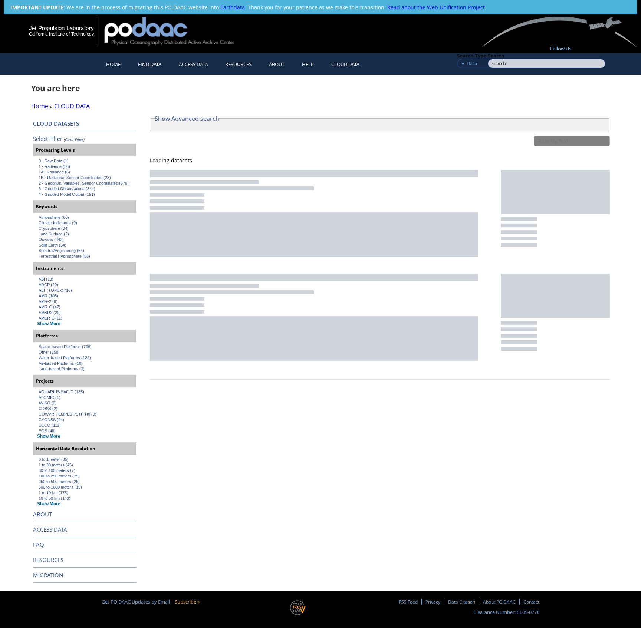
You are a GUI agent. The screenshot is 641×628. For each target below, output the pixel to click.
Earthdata (232, 7)
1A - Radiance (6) (54, 172)
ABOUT (42, 514)
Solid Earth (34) (52, 245)
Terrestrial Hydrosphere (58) (64, 256)
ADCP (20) (48, 284)
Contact (531, 602)
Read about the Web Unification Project (436, 7)
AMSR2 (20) (50, 312)
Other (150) (49, 352)
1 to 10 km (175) (53, 492)
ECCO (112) (50, 425)
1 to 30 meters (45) (56, 465)
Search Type (471, 55)
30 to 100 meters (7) (57, 470)
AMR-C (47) (49, 307)
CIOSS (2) (48, 408)
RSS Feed (408, 602)
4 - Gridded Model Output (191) (67, 194)
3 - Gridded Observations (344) (67, 188)
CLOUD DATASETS (56, 123)
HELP (308, 64)
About (277, 64)
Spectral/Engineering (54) (61, 250)
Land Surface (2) (54, 234)
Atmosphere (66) (54, 217)
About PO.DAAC (499, 602)
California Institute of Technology (61, 34)
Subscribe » (187, 601)
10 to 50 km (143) (54, 498)
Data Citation (461, 602)
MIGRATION (48, 575)
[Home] (175, 31)
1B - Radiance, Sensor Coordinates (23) (75, 177)
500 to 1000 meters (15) (60, 487)
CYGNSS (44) (51, 419)
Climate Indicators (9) (58, 223)
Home (113, 64)
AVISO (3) (48, 403)
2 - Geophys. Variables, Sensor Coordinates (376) (84, 183)
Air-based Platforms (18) (61, 363)
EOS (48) (47, 431)
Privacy (432, 602)
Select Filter (47, 138)
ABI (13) (46, 279)
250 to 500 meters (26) (59, 481)
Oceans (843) (51, 239)
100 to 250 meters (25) (59, 476)
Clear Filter (74, 139)
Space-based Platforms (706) (65, 346)
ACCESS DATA (50, 529)
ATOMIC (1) (49, 397)
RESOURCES (238, 64)
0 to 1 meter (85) (54, 459)
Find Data (149, 64)
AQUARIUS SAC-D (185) (61, 392)
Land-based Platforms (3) (62, 369)
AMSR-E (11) (50, 318)
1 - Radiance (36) (54, 166)
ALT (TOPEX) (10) (55, 290)
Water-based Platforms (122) (65, 358)
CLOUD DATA (345, 64)
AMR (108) (48, 296)
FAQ (38, 544)
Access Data (193, 64)
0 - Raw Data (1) (54, 161)
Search (496, 55)
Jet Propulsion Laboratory (61, 28)
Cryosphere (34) (54, 228)
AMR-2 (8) (48, 301)
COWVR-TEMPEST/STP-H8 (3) (67, 414)
